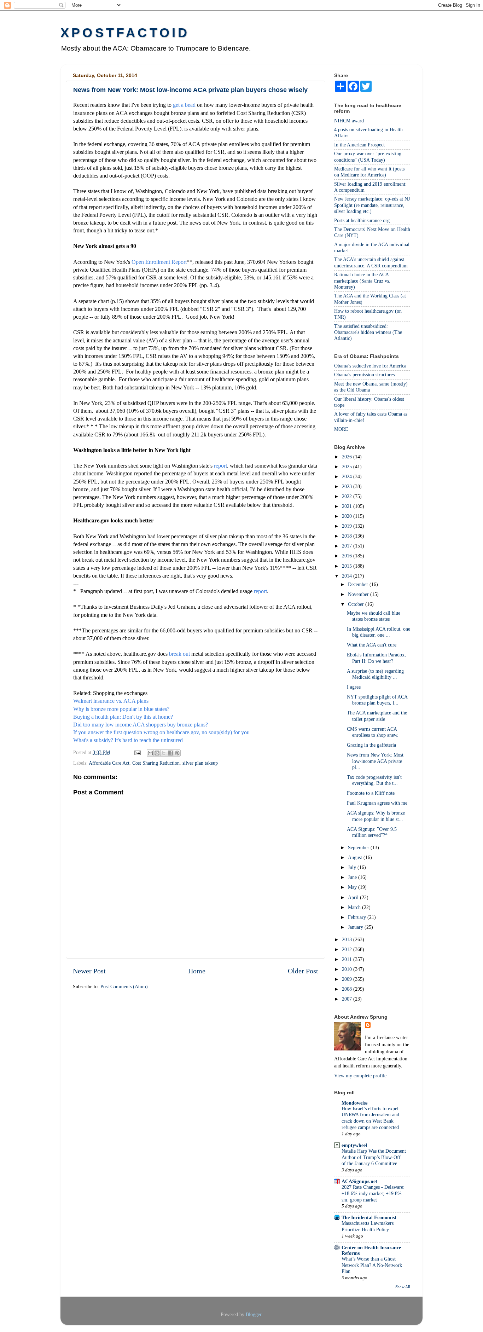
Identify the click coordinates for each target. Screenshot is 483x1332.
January (356, 927)
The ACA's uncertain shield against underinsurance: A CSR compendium (371, 262)
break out (179, 654)
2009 (347, 979)
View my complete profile (360, 1075)
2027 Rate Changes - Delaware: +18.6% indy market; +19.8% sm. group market (373, 1194)
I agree (354, 687)
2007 (347, 999)
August (355, 857)
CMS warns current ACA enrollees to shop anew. (372, 732)
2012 (347, 949)
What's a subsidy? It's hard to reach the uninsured (128, 740)
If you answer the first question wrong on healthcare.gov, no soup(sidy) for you (161, 732)
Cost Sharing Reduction (156, 763)
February (357, 917)
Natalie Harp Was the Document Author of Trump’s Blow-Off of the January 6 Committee (374, 1157)
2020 (347, 516)
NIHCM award (349, 120)
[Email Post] (137, 752)
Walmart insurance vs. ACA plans (111, 701)
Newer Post (89, 971)
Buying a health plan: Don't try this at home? (123, 717)
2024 (347, 476)
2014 (347, 576)
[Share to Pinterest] (177, 753)
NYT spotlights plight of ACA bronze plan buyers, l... (377, 700)
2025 (347, 466)
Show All (402, 1287)
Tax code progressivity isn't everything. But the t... (374, 780)
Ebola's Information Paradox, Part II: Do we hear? (376, 658)
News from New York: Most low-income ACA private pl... (375, 761)
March (355, 907)
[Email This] (150, 753)
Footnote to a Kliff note (371, 793)
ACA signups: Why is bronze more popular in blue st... (376, 816)
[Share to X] (163, 753)
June (353, 877)
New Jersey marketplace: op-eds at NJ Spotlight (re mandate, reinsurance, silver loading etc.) (372, 205)
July (352, 867)
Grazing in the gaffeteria (371, 745)
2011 (347, 959)
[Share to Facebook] (170, 753)
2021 (347, 506)
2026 (347, 456)
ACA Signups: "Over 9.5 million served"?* (372, 832)
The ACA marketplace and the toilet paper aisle (377, 716)
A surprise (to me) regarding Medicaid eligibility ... (375, 674)
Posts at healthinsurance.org (362, 220)
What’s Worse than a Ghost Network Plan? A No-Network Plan (372, 1265)
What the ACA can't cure (371, 645)
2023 (347, 486)
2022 (347, 496)
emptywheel (354, 1145)
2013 (347, 939)
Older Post (303, 971)
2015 (347, 566)
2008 (347, 989)
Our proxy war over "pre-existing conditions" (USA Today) (367, 156)
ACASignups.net (359, 1181)
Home (196, 971)
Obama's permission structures (364, 374)
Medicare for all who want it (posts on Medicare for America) (369, 172)
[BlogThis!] (157, 753)
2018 (347, 536)
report (220, 466)
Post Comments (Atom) (124, 986)
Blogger (253, 1314)
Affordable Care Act (109, 763)
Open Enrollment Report (159, 262)
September (359, 847)
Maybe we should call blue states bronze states (373, 616)
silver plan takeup (200, 763)
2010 (347, 969)
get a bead (184, 105)
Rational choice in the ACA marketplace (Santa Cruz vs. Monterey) (362, 281)
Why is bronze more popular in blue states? (121, 709)
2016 (347, 555)
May (353, 887)
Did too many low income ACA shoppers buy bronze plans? (140, 725)
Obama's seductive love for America (370, 366)
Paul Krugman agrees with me (377, 803)
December (358, 584)
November (359, 594)
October (356, 604)
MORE (341, 429)
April (354, 897)
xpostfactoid (125, 32)
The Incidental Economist (369, 1217)
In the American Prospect (359, 144)
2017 (347, 546)
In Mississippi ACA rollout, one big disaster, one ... (378, 632)
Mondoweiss (354, 1103)
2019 (347, 526)
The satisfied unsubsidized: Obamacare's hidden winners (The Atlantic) (368, 332)
